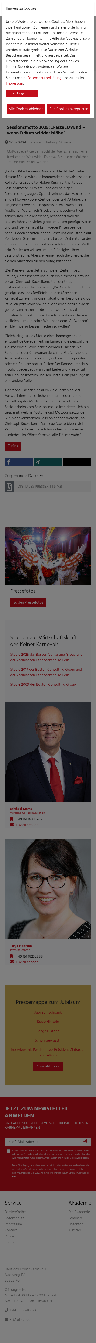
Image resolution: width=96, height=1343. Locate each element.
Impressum (14, 84)
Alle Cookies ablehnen (26, 109)
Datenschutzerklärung (44, 78)
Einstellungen (17, 93)
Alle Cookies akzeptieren (68, 109)
